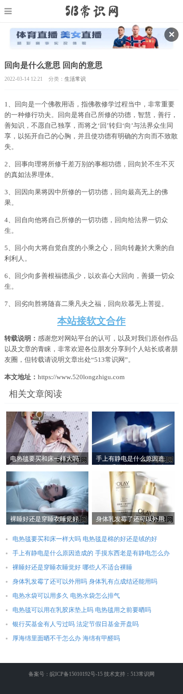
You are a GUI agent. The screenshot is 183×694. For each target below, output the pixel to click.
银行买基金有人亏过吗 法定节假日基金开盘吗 (75, 624)
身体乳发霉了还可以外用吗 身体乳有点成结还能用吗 (84, 581)
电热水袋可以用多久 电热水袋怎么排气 (66, 595)
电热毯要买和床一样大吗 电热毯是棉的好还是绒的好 (84, 539)
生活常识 (75, 79)
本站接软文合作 (91, 320)
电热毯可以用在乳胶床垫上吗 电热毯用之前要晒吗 (81, 610)
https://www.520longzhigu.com (91, 11)
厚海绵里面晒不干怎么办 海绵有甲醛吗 (66, 638)
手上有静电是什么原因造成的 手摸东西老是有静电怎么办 (91, 553)
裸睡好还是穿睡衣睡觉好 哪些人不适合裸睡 (72, 567)
